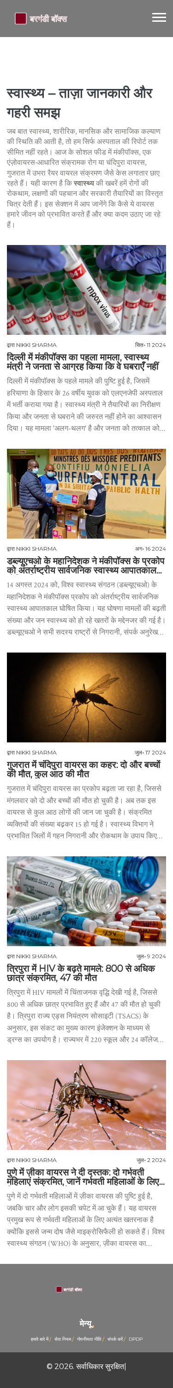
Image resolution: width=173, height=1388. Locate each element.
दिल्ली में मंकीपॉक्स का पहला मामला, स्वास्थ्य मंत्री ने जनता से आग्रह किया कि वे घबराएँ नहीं (83, 361)
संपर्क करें (115, 1339)
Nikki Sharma (36, 344)
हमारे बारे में (39, 1339)
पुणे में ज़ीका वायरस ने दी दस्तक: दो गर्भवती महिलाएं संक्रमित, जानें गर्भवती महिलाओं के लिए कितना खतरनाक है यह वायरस (83, 1177)
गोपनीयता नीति (89, 1339)
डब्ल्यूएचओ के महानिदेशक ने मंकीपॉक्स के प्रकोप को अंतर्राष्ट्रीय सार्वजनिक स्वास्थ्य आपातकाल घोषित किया (86, 565)
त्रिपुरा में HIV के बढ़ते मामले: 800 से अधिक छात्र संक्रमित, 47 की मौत (81, 973)
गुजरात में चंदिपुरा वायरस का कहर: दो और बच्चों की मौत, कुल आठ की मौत (84, 769)
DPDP (136, 1339)
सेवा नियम (62, 1339)
